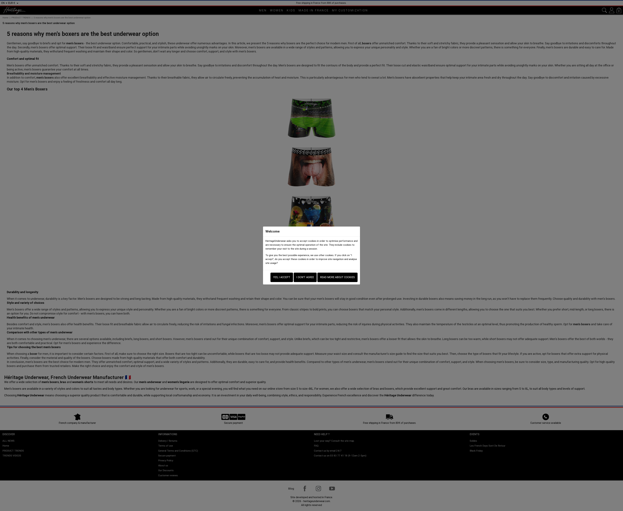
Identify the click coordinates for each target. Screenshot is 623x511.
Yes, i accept (281, 277)
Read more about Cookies (337, 277)
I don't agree (305, 277)
